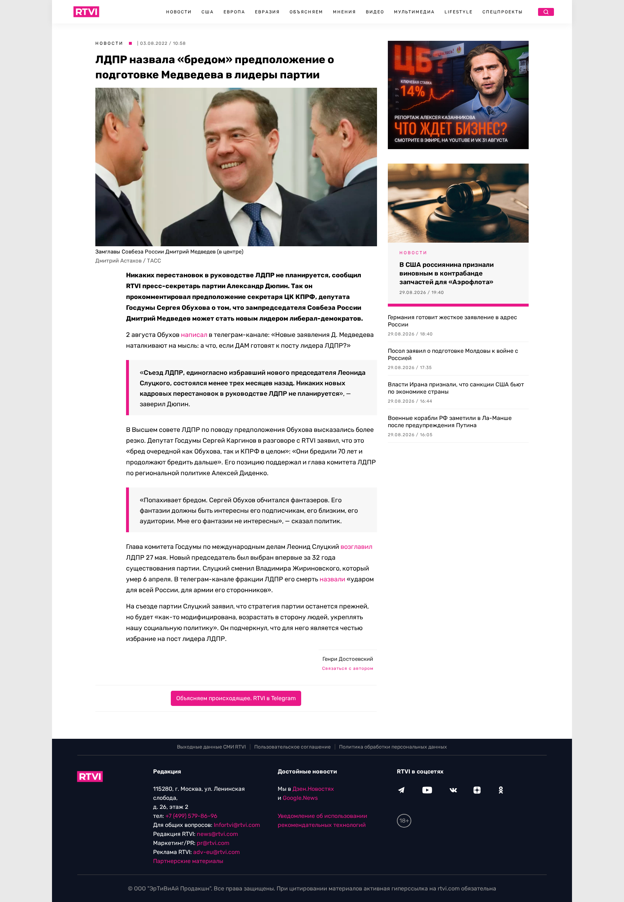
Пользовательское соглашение (292, 747)
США (208, 11)
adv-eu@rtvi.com (216, 852)
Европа (234, 11)
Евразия (267, 11)
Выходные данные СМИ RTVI (211, 747)
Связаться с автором (347, 668)
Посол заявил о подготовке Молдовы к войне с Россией (453, 354)
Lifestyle (459, 11)
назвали (332, 579)
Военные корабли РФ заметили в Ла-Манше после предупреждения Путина (450, 422)
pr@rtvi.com (213, 843)
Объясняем (306, 11)
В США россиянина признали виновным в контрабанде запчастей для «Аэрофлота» (446, 273)
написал (194, 335)
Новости (179, 11)
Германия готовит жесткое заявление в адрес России (452, 321)
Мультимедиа (414, 11)
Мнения (344, 11)
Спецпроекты (502, 11)
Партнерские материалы (188, 861)
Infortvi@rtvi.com (237, 824)
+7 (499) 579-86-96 (191, 815)
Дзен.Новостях (313, 788)
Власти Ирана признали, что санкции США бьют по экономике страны (456, 388)
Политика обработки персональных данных (393, 747)
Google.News (300, 797)
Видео (375, 11)
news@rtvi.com (217, 834)
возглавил (356, 547)
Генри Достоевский (347, 659)
